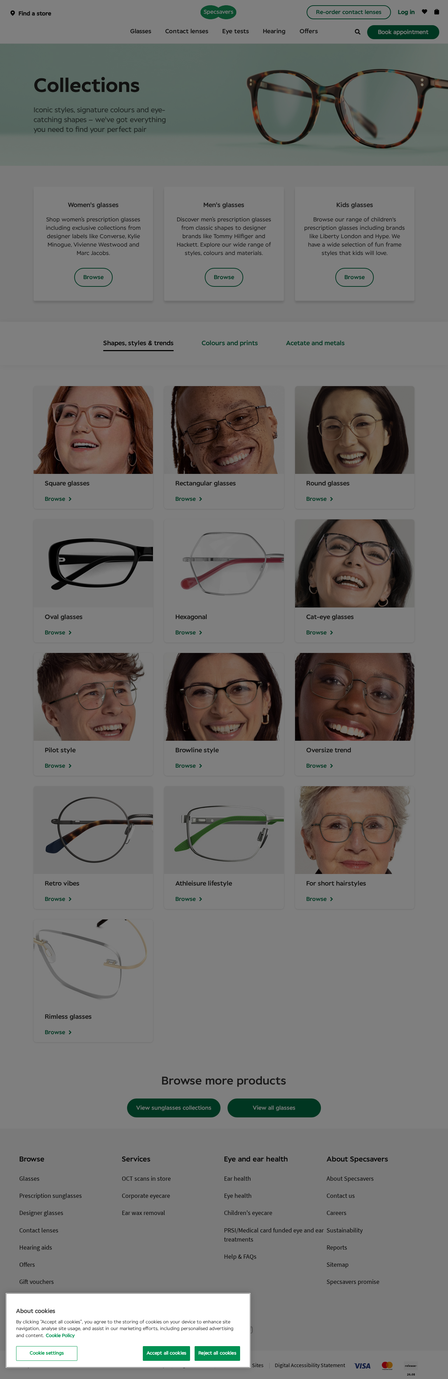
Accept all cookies (166, 1353)
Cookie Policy (60, 1336)
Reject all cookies (217, 1353)
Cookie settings (47, 1353)
